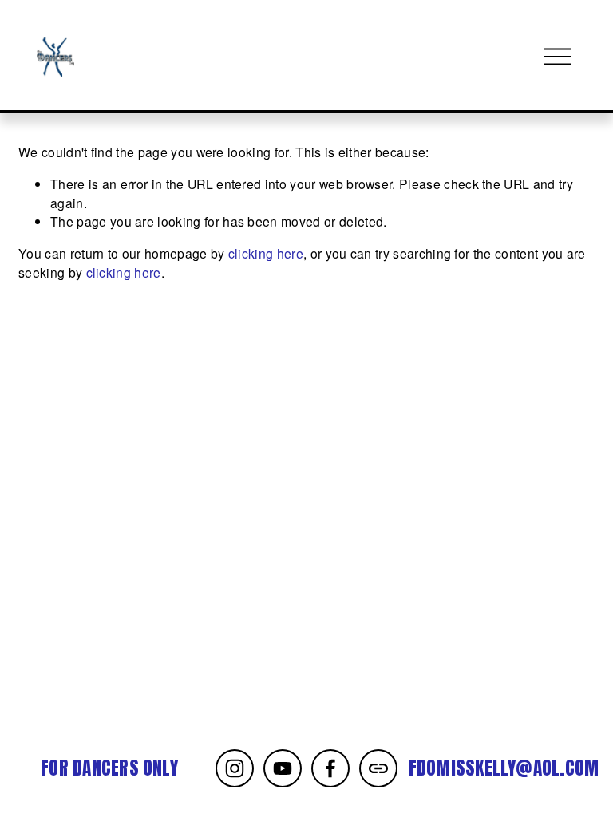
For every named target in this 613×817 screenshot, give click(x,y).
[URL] (378, 768)
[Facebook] (330, 768)
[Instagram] (235, 768)
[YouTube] (282, 768)
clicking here (265, 253)
